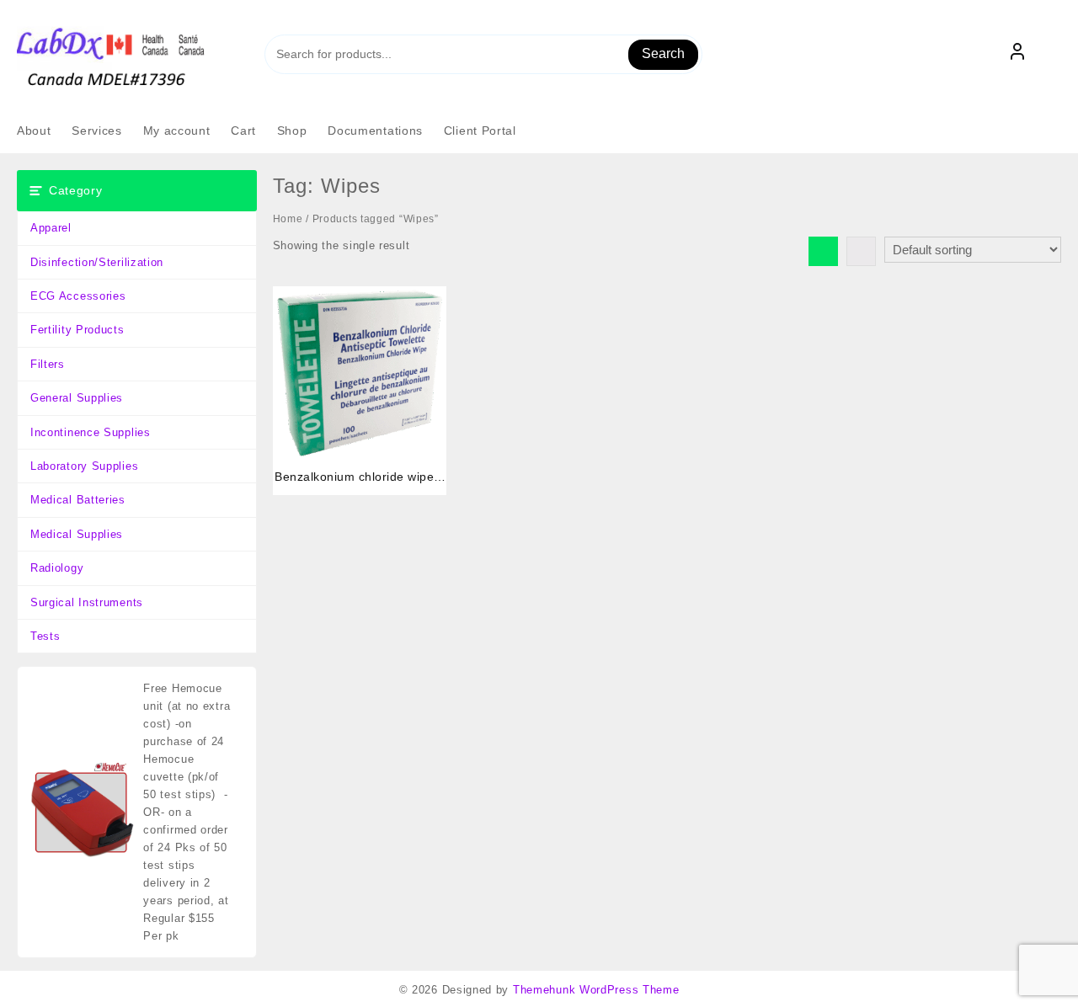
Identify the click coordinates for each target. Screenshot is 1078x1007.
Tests (45, 636)
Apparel (51, 227)
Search (663, 53)
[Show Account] (1017, 54)
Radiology (56, 568)
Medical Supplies (76, 534)
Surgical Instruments (86, 602)
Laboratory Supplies (84, 466)
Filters (47, 364)
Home (288, 219)
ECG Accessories (78, 296)
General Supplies (76, 398)
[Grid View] (823, 251)
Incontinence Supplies (90, 432)
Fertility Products (77, 329)
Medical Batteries (77, 499)
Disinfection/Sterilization (96, 262)
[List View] (861, 251)
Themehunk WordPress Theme (596, 989)
